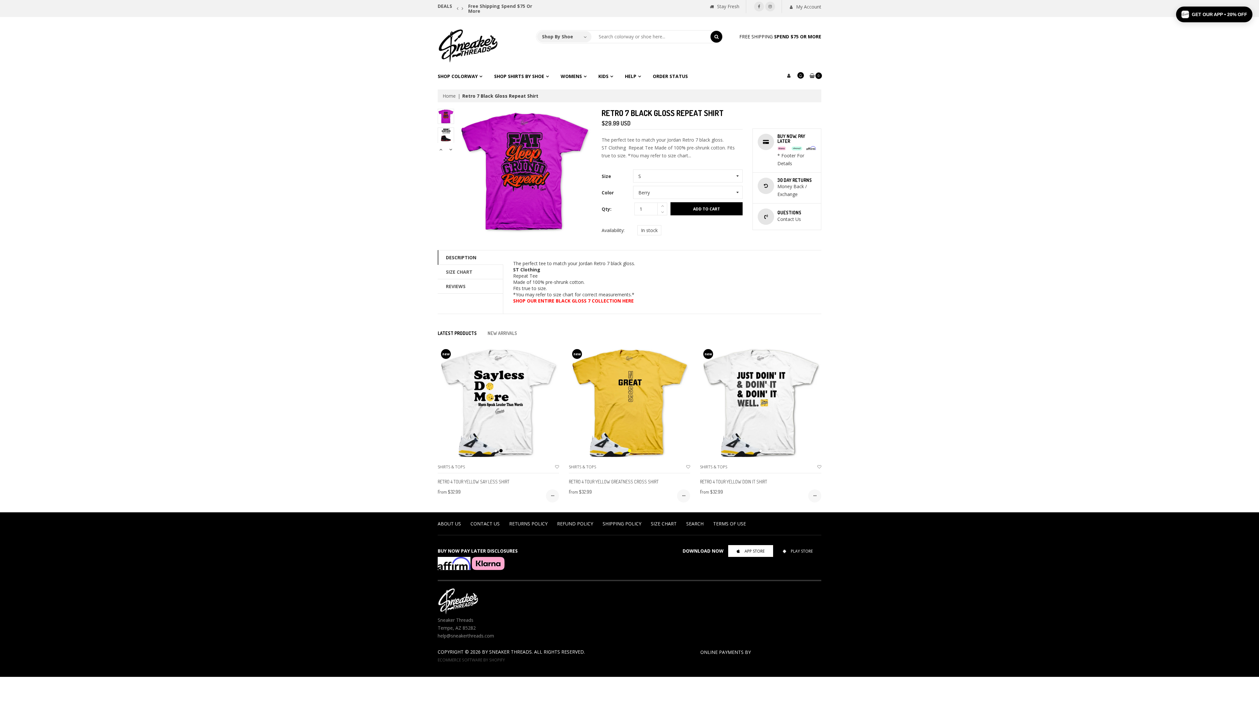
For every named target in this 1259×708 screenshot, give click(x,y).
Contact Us (485, 524)
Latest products (457, 333)
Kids (603, 76)
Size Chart (459, 272)
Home (449, 96)
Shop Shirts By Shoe (519, 76)
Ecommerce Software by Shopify (471, 659)
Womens (571, 76)
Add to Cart (706, 209)
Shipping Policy (622, 524)
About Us (449, 524)
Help (630, 76)
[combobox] (651, 36)
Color (608, 192)
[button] (1214, 14)
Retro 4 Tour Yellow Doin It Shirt (733, 481)
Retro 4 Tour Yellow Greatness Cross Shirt (614, 481)
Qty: (606, 209)
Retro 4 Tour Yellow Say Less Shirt (474, 481)
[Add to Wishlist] (557, 467)
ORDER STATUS (670, 76)
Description (461, 257)
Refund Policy (575, 524)
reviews (456, 286)
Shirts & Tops (451, 467)
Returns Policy (528, 524)
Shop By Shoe (557, 36)
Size (606, 176)
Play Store (802, 551)
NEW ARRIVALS (502, 333)
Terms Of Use (729, 524)
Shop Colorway (458, 76)
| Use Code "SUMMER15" (536, 6)
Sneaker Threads (510, 652)
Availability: (613, 230)
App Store (755, 551)
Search (695, 524)
